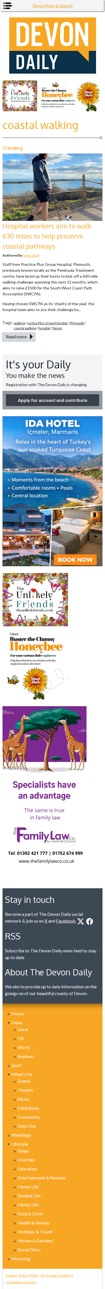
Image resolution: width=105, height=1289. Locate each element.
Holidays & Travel (35, 1231)
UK (21, 1038)
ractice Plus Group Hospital (47, 323)
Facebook (66, 920)
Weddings (21, 1135)
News (17, 1022)
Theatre (25, 1090)
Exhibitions (28, 1108)
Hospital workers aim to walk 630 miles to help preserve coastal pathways (47, 235)
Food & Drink (30, 1213)
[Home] (52, 45)
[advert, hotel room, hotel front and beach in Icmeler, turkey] (52, 491)
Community (29, 1117)
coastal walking (25, 328)
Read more (16, 336)
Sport (16, 1065)
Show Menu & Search (52, 5)
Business (26, 1056)
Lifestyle (19, 1144)
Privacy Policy (28, 1275)
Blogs (23, 1150)
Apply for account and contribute (52, 400)
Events (24, 1081)
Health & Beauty (33, 1222)
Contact (11, 1275)
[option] (52, 95)
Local (23, 1029)
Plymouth (77, 323)
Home (17, 1013)
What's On (21, 1074)
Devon (57, 328)
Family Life (28, 1186)
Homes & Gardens (35, 1240)
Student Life (29, 1195)
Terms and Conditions (56, 1275)
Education (27, 1168)
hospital (44, 328)
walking (19, 323)
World (24, 1047)
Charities (26, 1159)
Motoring (20, 1258)
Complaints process (21, 1282)
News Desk (31, 255)
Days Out (27, 1126)
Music (24, 1099)
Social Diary (29, 1249)
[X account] (80, 921)
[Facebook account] (89, 921)
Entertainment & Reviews (42, 1177)
